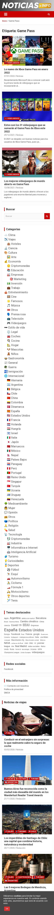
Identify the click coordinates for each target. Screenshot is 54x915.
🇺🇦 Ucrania (13, 490)
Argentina (15, 618)
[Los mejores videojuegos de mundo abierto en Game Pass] (27, 162)
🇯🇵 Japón (13, 442)
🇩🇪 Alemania (14, 380)
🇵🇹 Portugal (14, 472)
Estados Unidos (31, 630)
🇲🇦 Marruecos (15, 446)
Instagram (14, 637)
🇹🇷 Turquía (13, 486)
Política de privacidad (13, 689)
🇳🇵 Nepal (12, 455)
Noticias (19, 76)
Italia (37, 637)
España (10, 630)
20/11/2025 (9, 848)
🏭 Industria (14, 543)
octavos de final (17, 643)
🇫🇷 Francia (13, 420)
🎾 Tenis (12, 600)
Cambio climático (29, 621)
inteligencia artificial (27, 637)
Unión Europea (25, 652)
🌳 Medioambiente (16, 503)
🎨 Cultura (10, 252)
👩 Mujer (9, 508)
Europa (7, 634)
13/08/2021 (9, 188)
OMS (26, 643)
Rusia (12, 649)
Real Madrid (21, 646)
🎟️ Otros (12, 310)
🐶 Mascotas (15, 349)
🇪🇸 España (13, 411)
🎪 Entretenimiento (16, 292)
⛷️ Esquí (12, 574)
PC (35, 643)
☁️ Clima (9, 235)
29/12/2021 (9, 135)
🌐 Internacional (14, 376)
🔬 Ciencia (10, 248)
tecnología (25, 649)
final (22, 634)
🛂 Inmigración (13, 371)
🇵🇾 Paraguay (14, 464)
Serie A (18, 649)
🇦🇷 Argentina (15, 384)
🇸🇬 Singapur (14, 481)
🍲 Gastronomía (14, 358)
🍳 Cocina (13, 340)
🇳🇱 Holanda (14, 424)
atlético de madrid (28, 618)
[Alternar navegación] (5, 14)
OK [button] (7, 909)
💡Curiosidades (14, 560)
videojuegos (38, 652)
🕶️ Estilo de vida (14, 327)
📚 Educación (15, 270)
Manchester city (17, 640)
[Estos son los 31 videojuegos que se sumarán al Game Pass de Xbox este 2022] (27, 106)
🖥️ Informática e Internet (22, 547)
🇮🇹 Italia (12, 437)
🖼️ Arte (11, 257)
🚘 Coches (13, 336)
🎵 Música (13, 305)
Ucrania (33, 649)
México (42, 640)
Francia (29, 634)
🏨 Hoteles (14, 243)
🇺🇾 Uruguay (14, 494)
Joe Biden (44, 637)
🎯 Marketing (18, 279)
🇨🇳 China (12, 398)
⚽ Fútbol (13, 569)
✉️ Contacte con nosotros (16, 686)
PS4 (12, 646)
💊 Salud (9, 530)
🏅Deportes (11, 565)
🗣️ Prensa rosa (16, 314)
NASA (7, 643)
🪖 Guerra (10, 367)
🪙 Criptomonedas (18, 265)
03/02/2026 (9, 750)
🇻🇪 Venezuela (15, 499)
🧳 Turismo (11, 556)
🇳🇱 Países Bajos (17, 459)
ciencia (7, 625)
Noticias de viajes (15, 702)
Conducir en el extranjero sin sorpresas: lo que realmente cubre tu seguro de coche (27, 742)
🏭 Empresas (15, 274)
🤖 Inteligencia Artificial (21, 552)
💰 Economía (12, 261)
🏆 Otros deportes (18, 596)
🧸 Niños (12, 354)
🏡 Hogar (13, 345)
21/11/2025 (9, 799)
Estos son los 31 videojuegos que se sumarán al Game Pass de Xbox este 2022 (24, 128)
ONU (31, 643)
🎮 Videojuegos (12, 63)
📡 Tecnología (13, 534)
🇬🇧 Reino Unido (16, 477)
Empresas (35, 625)
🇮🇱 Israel (12, 433)
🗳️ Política (11, 521)
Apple (6, 618)
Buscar (47, 216)
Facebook (15, 634)
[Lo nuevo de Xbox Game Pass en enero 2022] (27, 51)
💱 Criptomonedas (18, 538)
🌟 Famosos (15, 301)
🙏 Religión (11, 525)
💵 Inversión (14, 283)
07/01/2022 (9, 76)
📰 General (11, 362)
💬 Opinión (10, 512)
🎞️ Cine (11, 296)
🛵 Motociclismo (17, 591)
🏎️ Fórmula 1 (15, 587)
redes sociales (34, 646)
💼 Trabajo (13, 287)
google (36, 634)
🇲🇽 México (13, 450)
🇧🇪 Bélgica (13, 389)
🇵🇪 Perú (12, 468)
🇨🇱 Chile (12, 393)
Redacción (20, 799)
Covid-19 (16, 625)
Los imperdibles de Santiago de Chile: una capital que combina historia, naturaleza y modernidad (25, 841)
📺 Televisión (15, 318)
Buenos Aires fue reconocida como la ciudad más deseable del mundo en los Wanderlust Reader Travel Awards (26, 792)
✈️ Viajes (10, 239)
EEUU (26, 625)
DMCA (7, 693)
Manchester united (32, 640)
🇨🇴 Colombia (15, 402)
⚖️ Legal (12, 332)
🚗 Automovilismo (18, 578)
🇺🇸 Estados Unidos (18, 415)
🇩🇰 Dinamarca (15, 406)
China (41, 622)
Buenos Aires (14, 622)
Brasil (6, 622)
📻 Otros (9, 516)
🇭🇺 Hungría (13, 428)
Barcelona (41, 618)
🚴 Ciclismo (14, 582)
